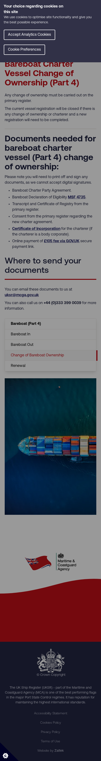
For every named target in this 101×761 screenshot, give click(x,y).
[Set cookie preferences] (9, 751)
